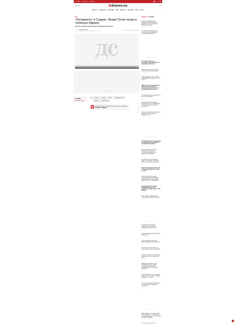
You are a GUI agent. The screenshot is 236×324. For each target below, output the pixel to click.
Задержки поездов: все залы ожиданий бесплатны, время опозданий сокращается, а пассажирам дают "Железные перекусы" (149, 266)
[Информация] (137, 67)
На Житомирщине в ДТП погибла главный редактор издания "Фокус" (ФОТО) (150, 78)
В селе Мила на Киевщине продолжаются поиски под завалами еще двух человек (148, 226)
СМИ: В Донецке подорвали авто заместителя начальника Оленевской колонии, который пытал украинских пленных (150, 87)
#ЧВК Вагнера (105, 100)
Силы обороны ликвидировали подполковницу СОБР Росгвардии (150, 196)
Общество (123, 9)
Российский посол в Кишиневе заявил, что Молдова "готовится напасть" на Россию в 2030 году (150, 161)
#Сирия (104, 97)
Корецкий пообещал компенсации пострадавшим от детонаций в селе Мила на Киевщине (151, 142)
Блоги (137, 9)
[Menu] (76, 5)
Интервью (131, 9)
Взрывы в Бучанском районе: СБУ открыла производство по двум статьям (150, 169)
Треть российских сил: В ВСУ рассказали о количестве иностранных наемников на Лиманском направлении (149, 151)
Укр (79, 5)
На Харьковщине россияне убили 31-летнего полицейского (151, 96)
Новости (94, 9)
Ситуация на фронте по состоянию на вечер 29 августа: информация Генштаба (150, 62)
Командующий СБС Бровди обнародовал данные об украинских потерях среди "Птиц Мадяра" (150, 188)
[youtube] (154, 1)
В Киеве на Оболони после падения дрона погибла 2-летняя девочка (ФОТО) (150, 256)
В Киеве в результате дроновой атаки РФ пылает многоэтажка (149, 70)
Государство (102, 9)
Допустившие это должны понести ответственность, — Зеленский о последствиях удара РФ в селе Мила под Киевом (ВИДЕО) (151, 315)
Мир (117, 9)
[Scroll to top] (233, 321)
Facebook (97, 107)
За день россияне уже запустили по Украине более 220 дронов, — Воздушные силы (151, 113)
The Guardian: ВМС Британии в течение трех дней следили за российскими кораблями (149, 32)
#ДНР (110, 97)
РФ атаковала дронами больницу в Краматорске (150, 234)
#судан (96, 100)
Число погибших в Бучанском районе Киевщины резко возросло (150, 241)
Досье (142, 9)
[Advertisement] (107, 81)
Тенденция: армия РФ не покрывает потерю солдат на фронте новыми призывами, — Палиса (150, 276)
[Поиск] (160, 5)
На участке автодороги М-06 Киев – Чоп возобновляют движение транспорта (150, 284)
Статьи (151, 17)
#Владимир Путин (119, 97)
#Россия (96, 97)
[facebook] (157, 1)
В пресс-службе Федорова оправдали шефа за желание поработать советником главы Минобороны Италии (149, 23)
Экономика (111, 9)
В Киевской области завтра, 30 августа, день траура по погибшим (150, 248)
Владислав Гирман (83, 29)
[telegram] (160, 1)
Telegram (104, 107)
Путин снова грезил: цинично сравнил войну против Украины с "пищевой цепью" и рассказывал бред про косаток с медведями (150, 178)
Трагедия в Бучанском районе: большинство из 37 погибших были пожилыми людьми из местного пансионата (150, 104)
